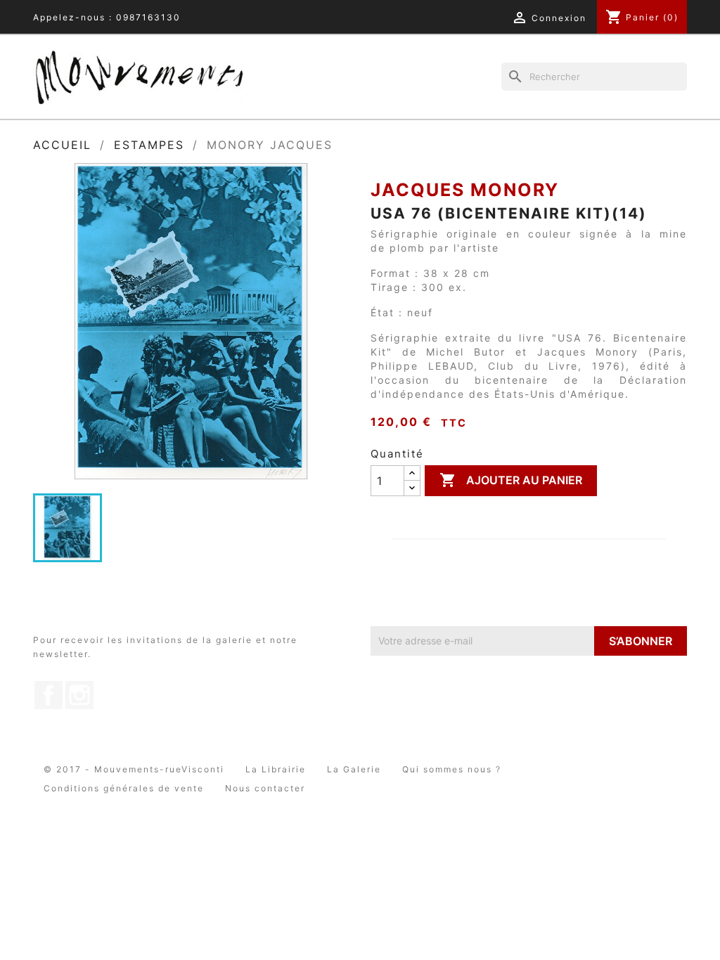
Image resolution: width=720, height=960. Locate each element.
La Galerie (354, 769)
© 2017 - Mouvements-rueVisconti (134, 769)
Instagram (79, 695)
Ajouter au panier (510, 480)
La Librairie (275, 769)
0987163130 (148, 17)
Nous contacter (265, 788)
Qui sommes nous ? (451, 769)
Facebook (48, 695)
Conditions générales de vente (124, 788)
